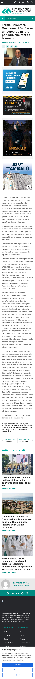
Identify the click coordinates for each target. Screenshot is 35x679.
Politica (27, 42)
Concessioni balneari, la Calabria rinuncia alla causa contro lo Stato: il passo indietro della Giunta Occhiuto (16, 522)
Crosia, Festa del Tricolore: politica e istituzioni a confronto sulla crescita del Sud (16, 481)
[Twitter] (19, 2)
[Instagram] (32, 2)
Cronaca (22, 635)
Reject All (17, 675)
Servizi (6, 639)
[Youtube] (23, 2)
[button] (2, 2)
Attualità (22, 631)
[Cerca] (32, 18)
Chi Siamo (7, 635)
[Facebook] (15, 2)
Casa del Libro (9, 643)
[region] (17, 663)
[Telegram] (27, 2)
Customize (17, 670)
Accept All (17, 664)
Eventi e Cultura (25, 643)
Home (6, 631)
